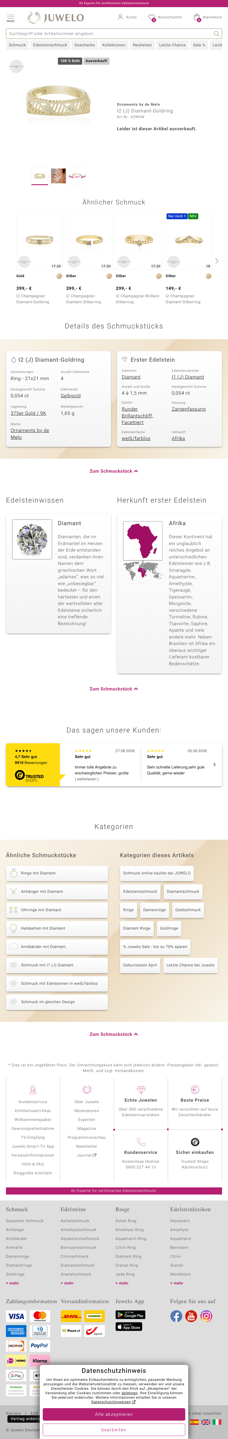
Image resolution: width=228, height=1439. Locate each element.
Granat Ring (126, 1265)
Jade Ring (125, 1274)
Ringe (128, 910)
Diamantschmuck (183, 892)
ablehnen (130, 1393)
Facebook (176, 1316)
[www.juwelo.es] (194, 1422)
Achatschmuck (75, 1221)
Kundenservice (33, 1102)
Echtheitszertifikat (33, 1111)
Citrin (175, 1256)
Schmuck (17, 45)
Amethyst (179, 1230)
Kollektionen (114, 45)
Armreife (14, 1248)
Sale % (199, 45)
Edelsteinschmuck (50, 45)
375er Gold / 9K (28, 413)
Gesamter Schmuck (25, 1221)
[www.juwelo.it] (217, 1422)
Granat (176, 1265)
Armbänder (16, 1239)
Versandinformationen (33, 1155)
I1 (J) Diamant (188, 377)
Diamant (131, 377)
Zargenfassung (189, 409)
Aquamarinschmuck (80, 1239)
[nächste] (216, 261)
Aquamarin (180, 1239)
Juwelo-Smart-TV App (33, 1146)
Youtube (191, 1316)
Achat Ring (126, 1221)
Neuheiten (142, 45)
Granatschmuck (76, 1274)
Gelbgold (71, 395)
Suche (217, 34)
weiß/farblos (136, 438)
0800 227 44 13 (141, 1167)
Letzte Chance (172, 45)
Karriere (13, 1413)
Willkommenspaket (33, 1120)
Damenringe (154, 910)
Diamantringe (19, 1265)
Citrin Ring (125, 1248)
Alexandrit (180, 1221)
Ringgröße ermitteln (33, 1173)
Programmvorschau (87, 1138)
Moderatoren (87, 1111)
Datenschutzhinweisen (111, 1402)
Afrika (178, 438)
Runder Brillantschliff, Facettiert (137, 416)
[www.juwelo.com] (205, 1422)
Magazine (86, 1129)
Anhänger (15, 1230)
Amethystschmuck (79, 1230)
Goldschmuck (188, 910)
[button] (10, 18)
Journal (84, 1155)
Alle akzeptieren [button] (114, 1414)
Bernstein (179, 1248)
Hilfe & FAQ (33, 1164)
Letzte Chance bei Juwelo (191, 965)
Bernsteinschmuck (79, 1248)
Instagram (206, 1316)
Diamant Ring (128, 1256)
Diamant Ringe (137, 928)
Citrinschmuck (75, 1256)
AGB (34, 1413)
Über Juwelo (87, 1102)
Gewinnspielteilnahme (33, 1129)
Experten (87, 1120)
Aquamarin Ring (130, 1239)
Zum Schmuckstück (111, 471)
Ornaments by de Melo (30, 434)
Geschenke (85, 45)
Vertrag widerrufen (28, 1419)
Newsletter (86, 1146)
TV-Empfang (33, 1138)
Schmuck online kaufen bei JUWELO (157, 873)
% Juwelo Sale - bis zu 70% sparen (155, 947)
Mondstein (180, 1274)
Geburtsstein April (140, 965)
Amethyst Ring (129, 1230)
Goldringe (169, 928)
